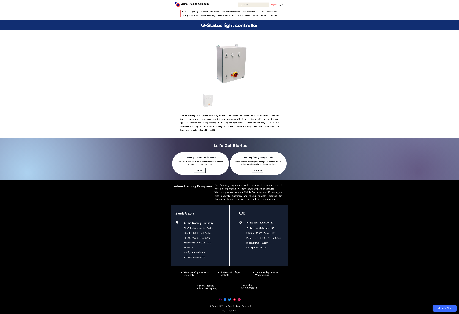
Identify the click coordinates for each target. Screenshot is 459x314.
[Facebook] (225, 299)
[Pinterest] (234, 299)
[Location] (177, 222)
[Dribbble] (239, 299)
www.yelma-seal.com (194, 257)
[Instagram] (220, 299)
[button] (208, 15)
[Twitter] (230, 299)
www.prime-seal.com (256, 247)
